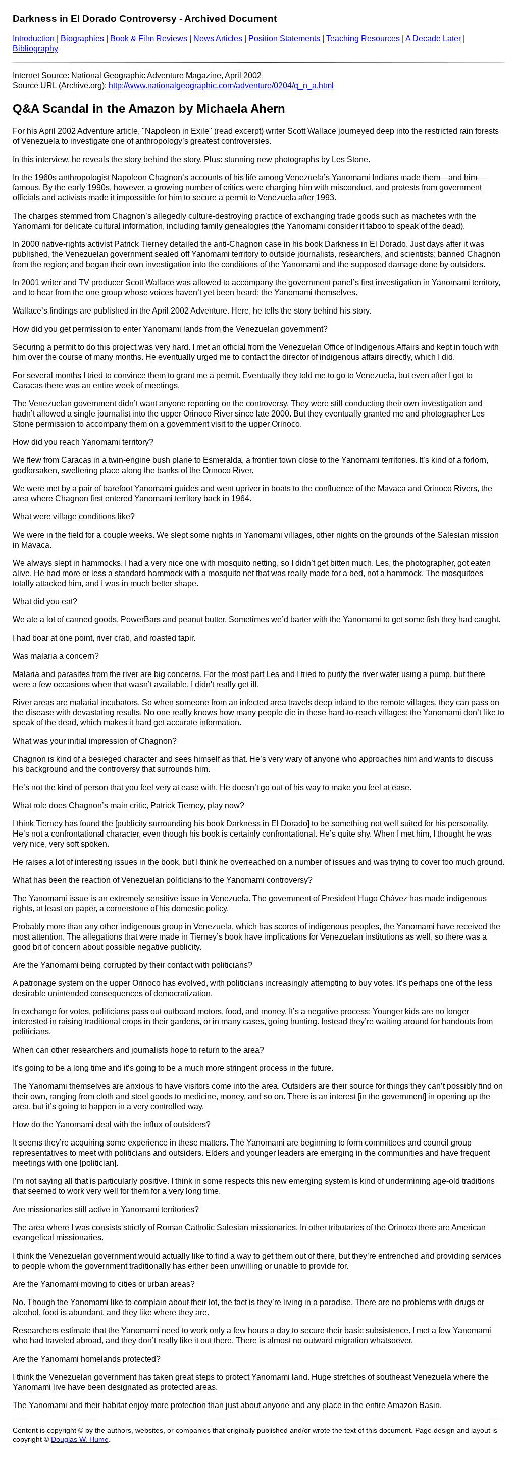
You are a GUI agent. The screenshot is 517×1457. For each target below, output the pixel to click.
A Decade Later (433, 38)
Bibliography (35, 48)
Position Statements (284, 38)
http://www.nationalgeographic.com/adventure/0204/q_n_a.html (221, 85)
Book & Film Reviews (148, 38)
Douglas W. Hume (80, 1439)
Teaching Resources (363, 38)
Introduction (34, 38)
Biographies (82, 38)
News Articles (217, 38)
